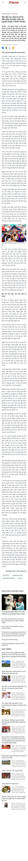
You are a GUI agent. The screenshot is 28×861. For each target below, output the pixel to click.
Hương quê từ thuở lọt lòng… (10, 639)
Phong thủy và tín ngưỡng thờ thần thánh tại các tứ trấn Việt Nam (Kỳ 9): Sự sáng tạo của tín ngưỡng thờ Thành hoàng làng (14, 633)
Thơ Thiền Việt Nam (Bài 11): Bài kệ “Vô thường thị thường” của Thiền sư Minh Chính (13, 620)
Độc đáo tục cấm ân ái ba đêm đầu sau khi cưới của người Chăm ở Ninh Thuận (14, 688)
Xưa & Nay (14, 14)
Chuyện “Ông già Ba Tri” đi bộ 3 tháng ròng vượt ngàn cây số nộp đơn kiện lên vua (14, 798)
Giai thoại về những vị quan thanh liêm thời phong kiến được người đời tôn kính (13, 722)
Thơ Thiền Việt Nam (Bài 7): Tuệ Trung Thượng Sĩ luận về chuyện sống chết (14, 705)
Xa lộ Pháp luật (6, 14)
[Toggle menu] (3, 2)
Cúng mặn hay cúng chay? (10, 783)
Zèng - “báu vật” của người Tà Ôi (12, 770)
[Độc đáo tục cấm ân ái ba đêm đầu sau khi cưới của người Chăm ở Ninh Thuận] (14, 2)
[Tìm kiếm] (25, 2)
